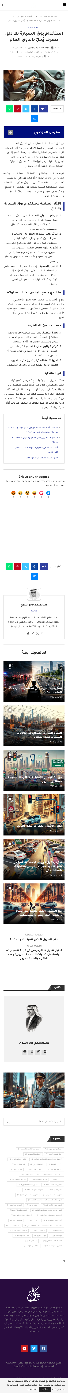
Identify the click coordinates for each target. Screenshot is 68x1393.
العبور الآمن (16, 1170)
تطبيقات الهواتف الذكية (33, 1190)
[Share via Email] (34, 118)
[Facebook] (43, 1348)
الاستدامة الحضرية (33, 1154)
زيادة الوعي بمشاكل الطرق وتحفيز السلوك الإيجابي (43, 1226)
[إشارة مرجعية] (10, 666)
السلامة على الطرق (35, 1170)
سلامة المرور (56, 1231)
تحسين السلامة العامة (52, 1185)
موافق (45, 1389)
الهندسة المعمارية (39, 1180)
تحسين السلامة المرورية (28, 1185)
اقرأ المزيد (32, 1389)
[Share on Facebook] (34, 108)
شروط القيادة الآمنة (18, 1231)
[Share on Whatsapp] (9, 108)
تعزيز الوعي (32, 1205)
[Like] (48, 493)
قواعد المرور (56, 1236)
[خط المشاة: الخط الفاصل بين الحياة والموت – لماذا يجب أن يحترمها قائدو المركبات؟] (34, 903)
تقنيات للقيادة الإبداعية (18, 1210)
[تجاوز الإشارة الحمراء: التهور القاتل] (34, 814)
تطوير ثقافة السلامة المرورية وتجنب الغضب (45, 1200)
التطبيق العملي (36, 1164)
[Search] (3, 5)
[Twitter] (34, 1348)
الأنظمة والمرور (25, 17)
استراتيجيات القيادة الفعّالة (28, 1149)
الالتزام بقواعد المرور (17, 1159)
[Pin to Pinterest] (17, 108)
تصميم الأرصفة (55, 1190)
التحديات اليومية (55, 1164)
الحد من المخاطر (55, 1170)
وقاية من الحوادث (31, 1246)
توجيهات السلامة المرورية (21, 1215)
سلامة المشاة (38, 1231)
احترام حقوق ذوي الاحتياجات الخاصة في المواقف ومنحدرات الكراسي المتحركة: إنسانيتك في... (37, 866)
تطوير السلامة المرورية (52, 1195)
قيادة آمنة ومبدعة (21, 1236)
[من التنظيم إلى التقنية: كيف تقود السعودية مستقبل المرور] (34, 770)
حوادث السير (32, 1221)
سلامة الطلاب (12, 1226)
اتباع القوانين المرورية (53, 1149)
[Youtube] (24, 1348)
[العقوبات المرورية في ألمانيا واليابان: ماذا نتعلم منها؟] (34, 681)
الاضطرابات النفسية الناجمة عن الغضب (46, 1159)
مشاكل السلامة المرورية (52, 1241)
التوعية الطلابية (18, 1164)
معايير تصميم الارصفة (53, 1246)
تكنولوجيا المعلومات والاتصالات (49, 1215)
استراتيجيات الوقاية (54, 1154)
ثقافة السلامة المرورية (52, 1221)
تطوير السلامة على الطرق (27, 1195)
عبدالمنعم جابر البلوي (34, 605)
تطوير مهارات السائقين (52, 1205)
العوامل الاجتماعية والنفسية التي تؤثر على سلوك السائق (41, 1175)
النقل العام (57, 1180)
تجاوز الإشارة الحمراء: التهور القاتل (41, 458)
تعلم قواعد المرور (14, 1205)
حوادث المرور (16, 1221)
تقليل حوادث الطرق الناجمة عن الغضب (47, 1210)
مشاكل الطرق (30, 1241)
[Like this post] (42, 109)
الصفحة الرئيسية (48, 17)
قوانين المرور (40, 1236)
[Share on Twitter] (25, 108)
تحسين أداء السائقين (17, 1180)
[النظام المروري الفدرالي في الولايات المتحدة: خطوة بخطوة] (34, 725)
